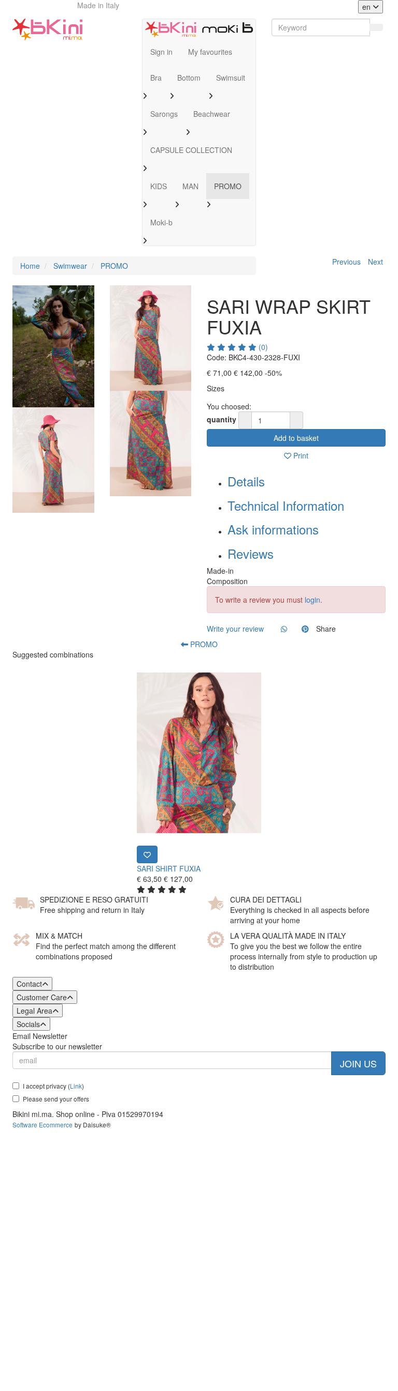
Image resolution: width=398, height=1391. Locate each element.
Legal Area (34, 1010)
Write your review (235, 628)
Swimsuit (230, 77)
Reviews (251, 553)
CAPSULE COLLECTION (191, 150)
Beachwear (211, 114)
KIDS (158, 186)
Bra (156, 77)
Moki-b (161, 222)
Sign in (161, 52)
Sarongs (164, 114)
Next (375, 261)
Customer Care (42, 997)
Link (76, 1085)
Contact (29, 984)
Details (246, 481)
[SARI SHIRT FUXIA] (199, 753)
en (367, 7)
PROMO (227, 186)
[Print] (147, 854)
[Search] (376, 27)
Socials (28, 1024)
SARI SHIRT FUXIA (169, 868)
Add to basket (296, 438)
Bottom (189, 77)
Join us (358, 1063)
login (312, 599)
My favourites (210, 52)
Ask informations (273, 529)
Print (299, 455)
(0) (262, 347)
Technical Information (286, 505)
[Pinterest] (305, 628)
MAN (190, 186)
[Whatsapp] (284, 628)
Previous (346, 261)
